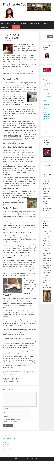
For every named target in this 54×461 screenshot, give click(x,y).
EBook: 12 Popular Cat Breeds (10, 445)
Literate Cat (45, 23)
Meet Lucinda (23, 23)
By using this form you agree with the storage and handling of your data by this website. (19, 420)
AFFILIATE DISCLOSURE (9, 438)
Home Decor (46, 122)
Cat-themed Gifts (5, 27)
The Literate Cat (14, 4)
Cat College (46, 93)
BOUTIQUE (16, 27)
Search (45, 34)
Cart (4, 441)
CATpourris (46, 104)
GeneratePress (35, 458)
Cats (44, 106)
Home (2, 23)
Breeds (45, 87)
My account (6, 447)
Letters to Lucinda (34, 23)
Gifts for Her (46, 114)
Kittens (45, 124)
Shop (4, 451)
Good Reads (46, 116)
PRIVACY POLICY (7, 449)
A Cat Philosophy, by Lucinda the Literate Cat (14, 379)
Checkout (5, 443)
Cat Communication (8, 378)
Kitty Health (16, 378)
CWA (15, 23)
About (8, 23)
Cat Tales (45, 98)
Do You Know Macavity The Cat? (11, 381)
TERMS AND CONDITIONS (10, 453)
